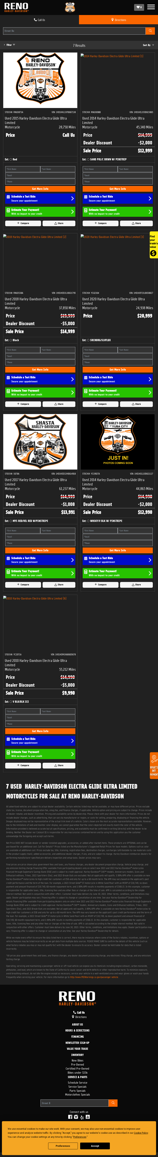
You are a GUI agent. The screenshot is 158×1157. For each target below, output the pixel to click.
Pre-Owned (77, 1064)
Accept (95, 1146)
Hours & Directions (77, 1030)
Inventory (77, 1055)
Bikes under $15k (77, 1072)
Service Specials (77, 1086)
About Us (77, 1024)
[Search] (150, 31)
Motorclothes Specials (77, 1094)
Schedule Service (77, 1082)
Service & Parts (77, 1077)
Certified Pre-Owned (77, 1068)
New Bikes (77, 1060)
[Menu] (151, 7)
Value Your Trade (77, 1049)
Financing (77, 1037)
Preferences (63, 1146)
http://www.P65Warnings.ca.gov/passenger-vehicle (94, 977)
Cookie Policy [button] (141, 1133)
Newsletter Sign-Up (77, 1043)
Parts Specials (78, 1090)
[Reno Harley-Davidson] (17, 7)
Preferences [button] (79, 1137)
